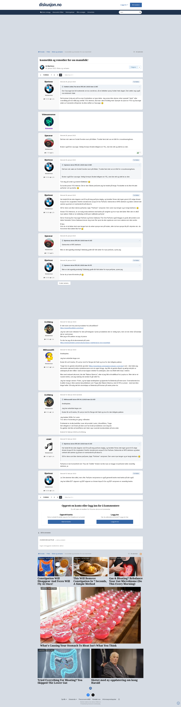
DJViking (49, 322)
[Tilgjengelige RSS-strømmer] (141, 554)
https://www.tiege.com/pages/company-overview (106, 366)
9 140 (47, 456)
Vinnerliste (90, 12)
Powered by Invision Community (90, 704)
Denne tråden (132, 12)
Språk (63, 699)
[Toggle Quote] (63, 86)
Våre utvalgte (81, 12)
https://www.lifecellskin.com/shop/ (72, 328)
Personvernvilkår (84, 699)
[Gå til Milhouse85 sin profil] (49, 357)
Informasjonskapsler (109, 699)
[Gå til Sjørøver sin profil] (49, 142)
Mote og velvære (63, 68)
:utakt (48, 439)
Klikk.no (98, 702)
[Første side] (40, 75)
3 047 (47, 367)
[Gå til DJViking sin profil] (49, 329)
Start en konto (66, 521)
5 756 (48, 153)
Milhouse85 (48, 350)
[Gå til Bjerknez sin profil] (42, 67)
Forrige (46, 75)
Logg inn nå (115, 521)
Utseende (72, 699)
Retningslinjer (70, 12)
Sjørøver (49, 135)
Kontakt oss (96, 699)
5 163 (48, 339)
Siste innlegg (46, 12)
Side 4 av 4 (68, 75)
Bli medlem (136, 5)
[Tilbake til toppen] (90, 688)
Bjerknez (51, 66)
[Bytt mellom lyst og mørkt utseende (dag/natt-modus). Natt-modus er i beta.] (119, 699)
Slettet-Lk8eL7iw (70, 86)
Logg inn (123, 5)
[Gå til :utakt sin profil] (49, 446)
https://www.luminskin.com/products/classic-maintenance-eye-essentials (85, 343)
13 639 (47, 99)
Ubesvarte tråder (58, 12)
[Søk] (140, 12)
